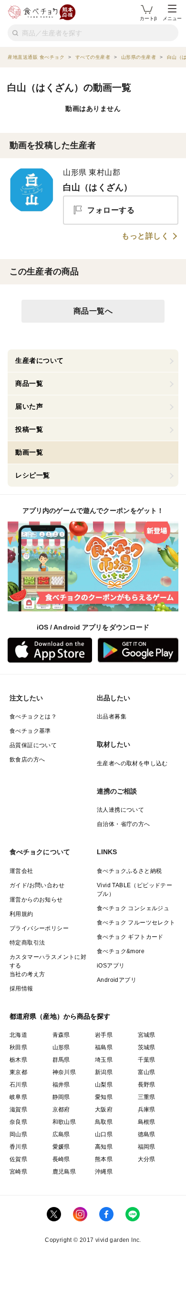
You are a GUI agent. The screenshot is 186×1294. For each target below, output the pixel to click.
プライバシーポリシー (39, 928)
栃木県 (18, 1059)
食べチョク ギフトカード (130, 937)
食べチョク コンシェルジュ (133, 908)
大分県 (146, 1159)
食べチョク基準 (30, 731)
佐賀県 (18, 1159)
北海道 (18, 1035)
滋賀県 (18, 1109)
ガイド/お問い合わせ (37, 885)
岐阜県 (18, 1097)
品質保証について (33, 745)
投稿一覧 (29, 429)
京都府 (61, 1109)
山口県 (104, 1134)
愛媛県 (61, 1146)
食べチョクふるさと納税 (129, 871)
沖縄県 (104, 1171)
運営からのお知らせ (36, 899)
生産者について (39, 360)
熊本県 (104, 1159)
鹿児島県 (64, 1171)
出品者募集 (111, 716)
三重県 (146, 1097)
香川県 (18, 1146)
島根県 (146, 1122)
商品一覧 (29, 383)
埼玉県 (104, 1059)
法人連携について (120, 809)
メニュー (172, 18)
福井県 (61, 1084)
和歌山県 (64, 1122)
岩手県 (104, 1035)
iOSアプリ (110, 965)
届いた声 (29, 406)
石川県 (18, 1084)
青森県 (61, 1035)
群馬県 (61, 1059)
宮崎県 (18, 1171)
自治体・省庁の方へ (123, 824)
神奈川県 (64, 1072)
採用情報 (21, 988)
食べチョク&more (121, 951)
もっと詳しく (145, 236)
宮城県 (146, 1035)
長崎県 (61, 1159)
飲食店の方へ (27, 759)
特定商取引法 (27, 942)
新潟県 (104, 1072)
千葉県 (146, 1059)
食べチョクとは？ (33, 716)
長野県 (146, 1084)
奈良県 (18, 1122)
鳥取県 (104, 1122)
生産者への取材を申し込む (132, 763)
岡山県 (18, 1134)
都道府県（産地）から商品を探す (60, 1016)
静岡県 (61, 1097)
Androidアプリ (116, 980)
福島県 (104, 1047)
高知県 (104, 1146)
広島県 (61, 1134)
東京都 (18, 1072)
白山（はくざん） (97, 187)
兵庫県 (146, 1109)
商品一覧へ (93, 311)
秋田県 (18, 1047)
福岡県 (146, 1146)
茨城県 (146, 1047)
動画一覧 (29, 452)
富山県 (146, 1072)
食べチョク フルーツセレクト (136, 922)
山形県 (61, 1047)
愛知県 (104, 1097)
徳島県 (146, 1134)
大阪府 (104, 1109)
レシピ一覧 (32, 475)
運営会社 (21, 871)
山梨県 (104, 1084)
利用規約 (21, 914)
